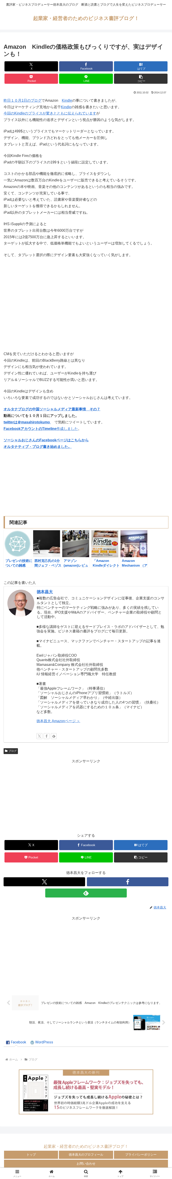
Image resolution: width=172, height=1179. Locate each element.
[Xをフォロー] (39, 736)
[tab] (16, 1042)
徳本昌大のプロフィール (86, 1154)
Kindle (67, 100)
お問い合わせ (86, 1163)
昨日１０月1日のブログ (22, 100)
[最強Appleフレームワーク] (86, 1091)
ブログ (13, 750)
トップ (31, 1154)
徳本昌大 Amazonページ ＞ (58, 721)
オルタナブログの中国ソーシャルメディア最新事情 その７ (52, 409)
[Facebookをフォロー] (46, 736)
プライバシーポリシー (141, 1154)
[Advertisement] (86, 796)
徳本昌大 (45, 592)
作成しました (41, 429)
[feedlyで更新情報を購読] (54, 736)
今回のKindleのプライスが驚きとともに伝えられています (50, 113)
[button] (141, 79)
